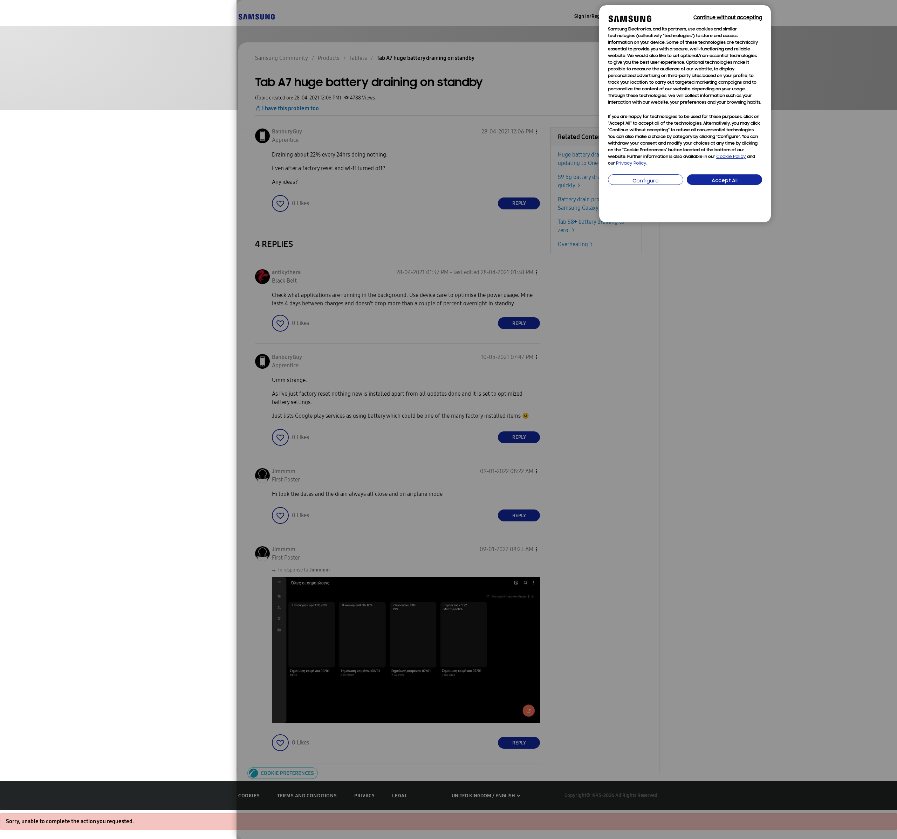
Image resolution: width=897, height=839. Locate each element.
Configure (645, 181)
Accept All (725, 180)
